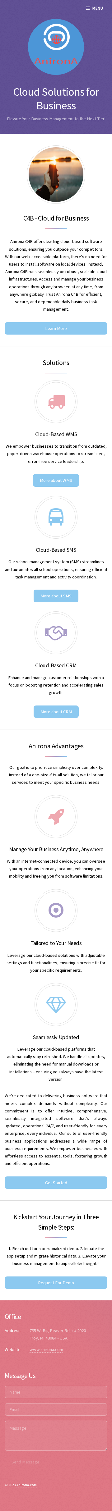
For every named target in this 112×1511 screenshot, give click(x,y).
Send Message (26, 1462)
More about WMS (56, 480)
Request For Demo (56, 1282)
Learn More (56, 328)
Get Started (56, 1182)
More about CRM (56, 711)
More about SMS (56, 596)
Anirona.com (26, 1484)
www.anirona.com (46, 1349)
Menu (97, 8)
